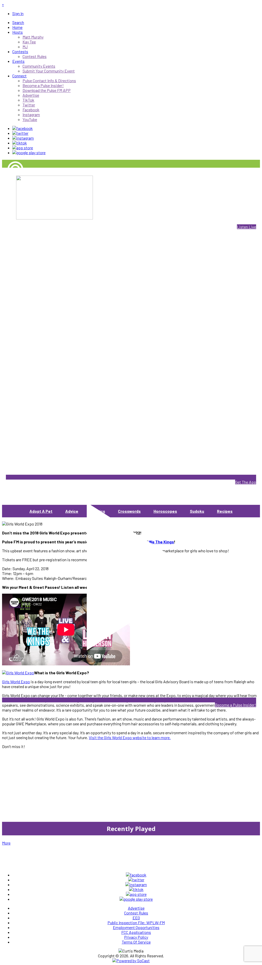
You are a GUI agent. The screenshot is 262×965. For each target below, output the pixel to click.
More (6, 842)
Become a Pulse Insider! (235, 704)
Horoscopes (165, 511)
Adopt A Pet (40, 511)
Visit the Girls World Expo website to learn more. (130, 737)
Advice (71, 511)
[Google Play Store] (29, 152)
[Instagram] (23, 138)
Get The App (245, 482)
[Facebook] (22, 128)
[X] (20, 133)
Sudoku (197, 511)
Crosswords (129, 511)
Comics (98, 511)
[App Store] (22, 147)
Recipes (225, 511)
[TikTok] (19, 142)
